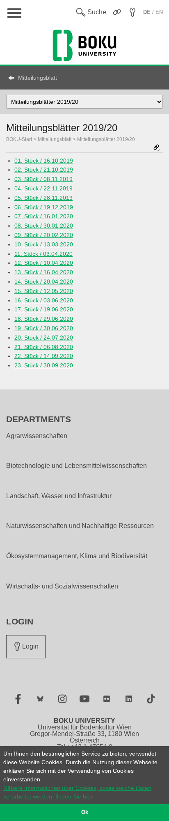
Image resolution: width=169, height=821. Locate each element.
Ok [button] (84, 812)
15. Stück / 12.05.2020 (43, 291)
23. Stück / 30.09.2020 (43, 365)
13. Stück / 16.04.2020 (43, 272)
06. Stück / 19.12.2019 (43, 207)
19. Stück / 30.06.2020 (43, 328)
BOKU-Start (19, 139)
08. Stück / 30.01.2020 (43, 225)
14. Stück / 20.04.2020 (43, 281)
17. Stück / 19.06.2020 (43, 309)
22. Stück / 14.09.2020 (43, 356)
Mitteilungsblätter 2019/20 (106, 139)
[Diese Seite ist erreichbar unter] (157, 148)
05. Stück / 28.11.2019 (43, 198)
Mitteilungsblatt (37, 77)
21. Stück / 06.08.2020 (43, 347)
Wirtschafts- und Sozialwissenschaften (62, 586)
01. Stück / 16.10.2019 (43, 160)
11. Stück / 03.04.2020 (43, 254)
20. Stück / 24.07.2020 (43, 337)
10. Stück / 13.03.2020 (43, 244)
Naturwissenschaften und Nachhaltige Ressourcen (80, 526)
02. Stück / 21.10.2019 (43, 169)
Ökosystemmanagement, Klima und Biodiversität (76, 556)
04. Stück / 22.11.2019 (43, 188)
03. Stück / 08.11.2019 (43, 179)
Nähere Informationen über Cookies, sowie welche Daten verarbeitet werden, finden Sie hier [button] (77, 792)
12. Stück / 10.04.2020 (43, 262)
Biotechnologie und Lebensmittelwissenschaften (76, 466)
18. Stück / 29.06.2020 (43, 318)
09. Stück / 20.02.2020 (43, 235)
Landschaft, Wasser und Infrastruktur (59, 496)
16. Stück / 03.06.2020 (43, 300)
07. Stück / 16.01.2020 (43, 216)
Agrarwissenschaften (36, 436)
